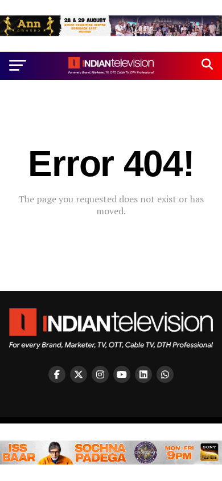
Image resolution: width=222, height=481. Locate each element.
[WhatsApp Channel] (165, 374)
